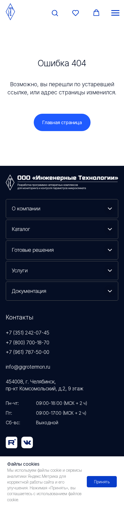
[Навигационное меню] (115, 13)
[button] (54, 12)
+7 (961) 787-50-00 (27, 352)
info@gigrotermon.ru (28, 367)
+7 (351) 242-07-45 (27, 333)
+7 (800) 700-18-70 (27, 342)
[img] (27, 442)
